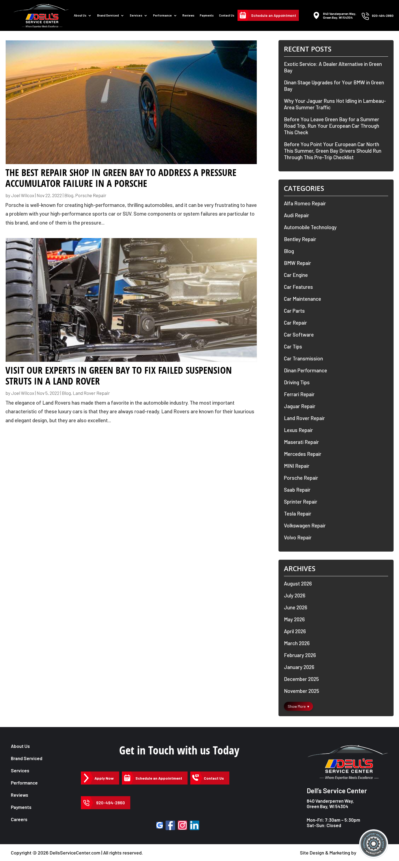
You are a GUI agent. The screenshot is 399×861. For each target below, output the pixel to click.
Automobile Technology (310, 227)
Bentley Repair (300, 239)
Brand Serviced (26, 758)
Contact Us (226, 15)
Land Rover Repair (91, 393)
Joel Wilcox (22, 195)
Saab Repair (297, 489)
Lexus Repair (298, 430)
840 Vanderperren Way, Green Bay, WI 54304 (330, 803)
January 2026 (299, 667)
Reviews (188, 15)
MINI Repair (296, 466)
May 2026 (294, 619)
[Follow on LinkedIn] (194, 825)
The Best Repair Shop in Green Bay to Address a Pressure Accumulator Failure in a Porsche (120, 178)
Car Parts (294, 311)
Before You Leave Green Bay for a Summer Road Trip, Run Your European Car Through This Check (331, 125)
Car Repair (295, 322)
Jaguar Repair (299, 406)
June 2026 (295, 607)
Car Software (299, 334)
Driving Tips (297, 382)
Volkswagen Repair (305, 525)
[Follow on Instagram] (182, 825)
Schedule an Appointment (273, 15)
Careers (19, 819)
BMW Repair (297, 263)
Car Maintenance (302, 299)
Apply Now (104, 778)
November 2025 (301, 691)
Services (136, 15)
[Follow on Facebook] (170, 825)
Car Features (298, 287)
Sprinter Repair (300, 501)
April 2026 (295, 631)
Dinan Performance (305, 370)
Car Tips (293, 346)
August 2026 (298, 583)
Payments (207, 15)
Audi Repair (296, 215)
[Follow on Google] (159, 825)
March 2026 (297, 643)
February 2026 (300, 655)
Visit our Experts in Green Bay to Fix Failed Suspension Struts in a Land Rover (118, 376)
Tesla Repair (297, 513)
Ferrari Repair (299, 394)
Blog (68, 195)
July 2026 (294, 595)
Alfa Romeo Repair (305, 203)
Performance (162, 15)
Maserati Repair (301, 442)
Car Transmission (303, 358)
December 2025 (301, 679)
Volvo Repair (298, 537)
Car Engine (296, 275)
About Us (80, 15)
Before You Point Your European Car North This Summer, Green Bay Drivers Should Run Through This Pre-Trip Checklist (332, 150)
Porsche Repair (90, 195)
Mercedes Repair (302, 454)
